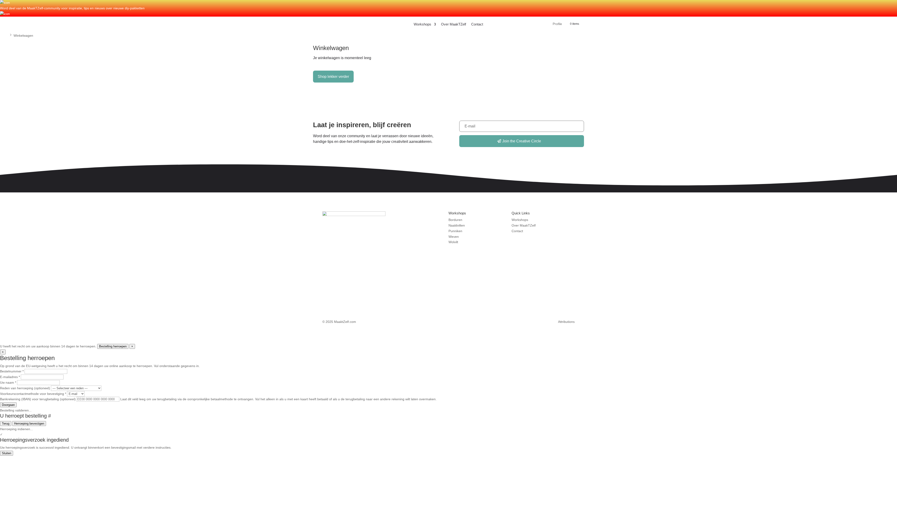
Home (4, 35)
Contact (477, 24)
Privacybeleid (523, 322)
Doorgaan (8, 405)
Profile (557, 24)
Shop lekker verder (333, 77)
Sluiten (6, 453)
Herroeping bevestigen (29, 423)
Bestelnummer (12, 371)
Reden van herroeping (25, 388)
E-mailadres (10, 377)
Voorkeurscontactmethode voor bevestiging (33, 394)
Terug (5, 423)
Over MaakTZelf (453, 24)
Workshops (422, 24)
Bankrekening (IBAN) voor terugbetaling (38, 399)
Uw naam (8, 382)
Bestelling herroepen (113, 346)
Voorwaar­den (469, 322)
